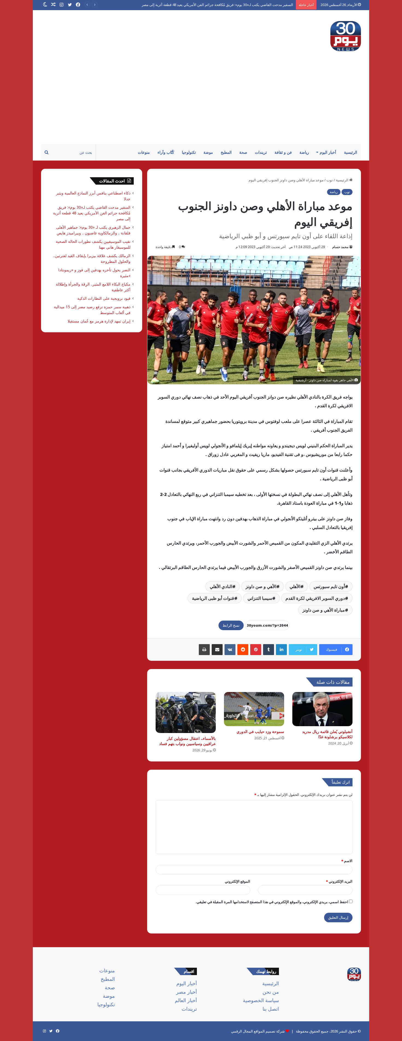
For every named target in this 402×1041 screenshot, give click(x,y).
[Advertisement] (201, 103)
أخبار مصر (186, 991)
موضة (208, 152)
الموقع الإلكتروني (237, 881)
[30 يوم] (345, 36)
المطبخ (226, 152)
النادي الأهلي (221, 586)
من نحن (271, 991)
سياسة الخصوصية (261, 1000)
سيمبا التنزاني (259, 598)
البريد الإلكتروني (339, 881)
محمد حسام (340, 247)
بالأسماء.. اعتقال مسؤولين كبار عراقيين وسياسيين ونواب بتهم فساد (187, 741)
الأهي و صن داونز (261, 586)
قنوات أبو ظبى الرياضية (213, 598)
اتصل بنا (271, 1008)
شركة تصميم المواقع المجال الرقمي (258, 1031)
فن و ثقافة (283, 152)
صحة (243, 152)
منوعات (144, 152)
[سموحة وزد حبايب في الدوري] (254, 709)
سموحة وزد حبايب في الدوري (260, 731)
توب (330, 180)
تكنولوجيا (189, 152)
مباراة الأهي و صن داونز (323, 610)
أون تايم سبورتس (329, 586)
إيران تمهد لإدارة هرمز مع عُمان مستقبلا (99, 321)
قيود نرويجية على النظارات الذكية (103, 298)
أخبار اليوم (328, 152)
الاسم (347, 860)
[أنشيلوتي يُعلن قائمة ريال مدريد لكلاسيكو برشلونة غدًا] (322, 709)
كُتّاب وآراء (166, 152)
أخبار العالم (186, 1000)
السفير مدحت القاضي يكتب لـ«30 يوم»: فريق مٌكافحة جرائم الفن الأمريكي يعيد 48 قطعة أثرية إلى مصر (91, 213)
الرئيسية (350, 152)
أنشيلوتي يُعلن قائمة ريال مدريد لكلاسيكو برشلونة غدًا (327, 734)
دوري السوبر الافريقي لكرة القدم (315, 598)
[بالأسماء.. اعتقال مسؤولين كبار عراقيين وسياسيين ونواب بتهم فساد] (186, 712)
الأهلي (295, 586)
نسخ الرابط (231, 625)
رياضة (304, 152)
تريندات (261, 152)
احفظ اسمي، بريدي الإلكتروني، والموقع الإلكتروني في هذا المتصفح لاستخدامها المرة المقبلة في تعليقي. (272, 901)
